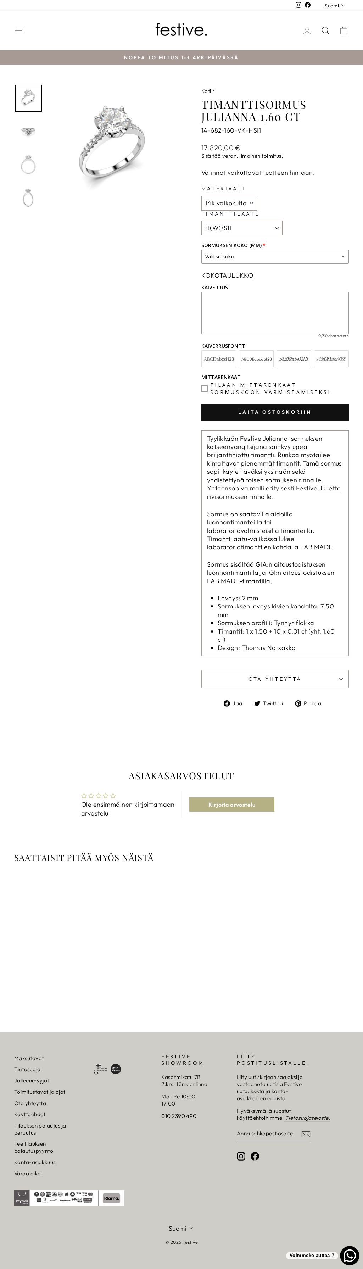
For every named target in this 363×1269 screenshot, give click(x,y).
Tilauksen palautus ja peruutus (40, 1129)
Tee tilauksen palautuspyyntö (33, 1147)
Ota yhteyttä (30, 1103)
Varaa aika (27, 1173)
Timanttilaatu (230, 214)
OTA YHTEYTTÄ (275, 679)
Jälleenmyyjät (31, 1080)
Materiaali (223, 188)
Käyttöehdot (30, 1114)
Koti (206, 91)
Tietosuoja (27, 1069)
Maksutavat (29, 1058)
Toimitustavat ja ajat (39, 1092)
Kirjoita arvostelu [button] (231, 804)
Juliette (330, 488)
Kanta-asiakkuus (35, 1162)
